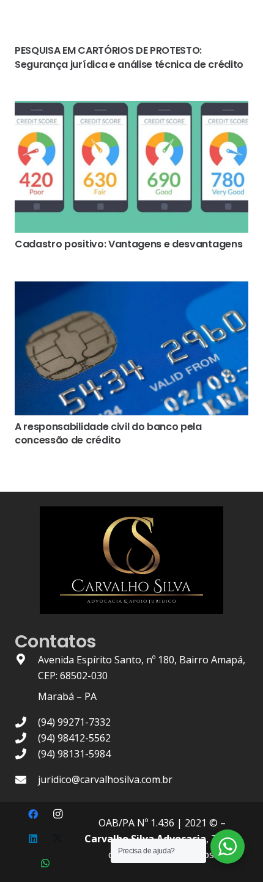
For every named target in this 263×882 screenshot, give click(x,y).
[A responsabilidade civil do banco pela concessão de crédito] (131, 288)
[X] (57, 838)
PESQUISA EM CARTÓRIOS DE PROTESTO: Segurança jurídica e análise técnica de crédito (129, 57)
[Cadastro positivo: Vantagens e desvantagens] (131, 108)
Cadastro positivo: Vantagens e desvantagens (128, 244)
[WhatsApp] (45, 863)
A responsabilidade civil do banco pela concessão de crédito (108, 433)
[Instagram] (57, 814)
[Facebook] (33, 814)
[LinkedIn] (33, 838)
